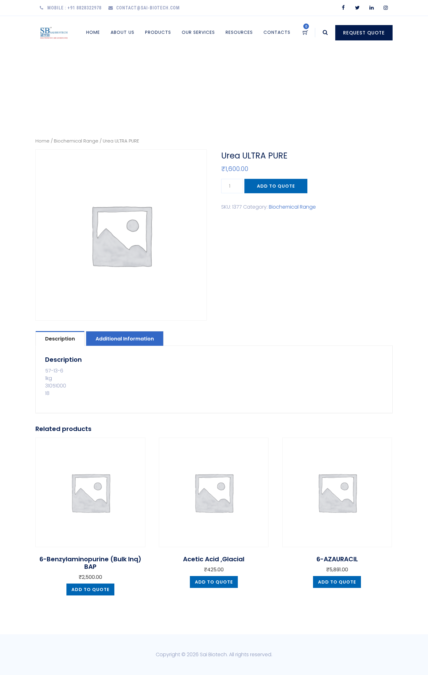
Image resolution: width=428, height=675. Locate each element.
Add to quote (276, 186)
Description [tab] (60, 338)
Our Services (198, 32)
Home (93, 32)
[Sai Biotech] (54, 32)
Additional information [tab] (125, 338)
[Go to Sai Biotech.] (309, 80)
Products (158, 32)
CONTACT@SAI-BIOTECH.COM (148, 7)
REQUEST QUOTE (364, 32)
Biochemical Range (76, 141)
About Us (122, 32)
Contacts (277, 32)
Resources (239, 32)
